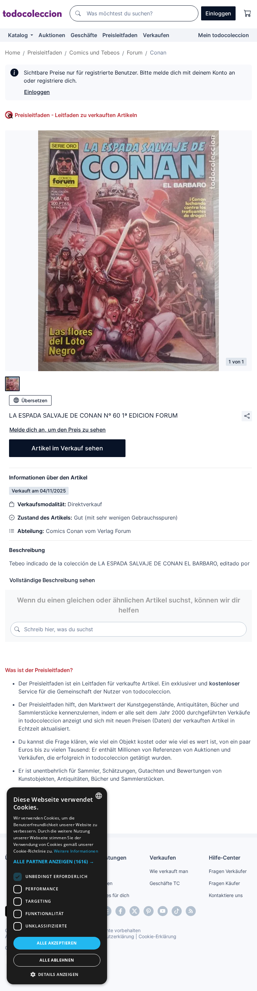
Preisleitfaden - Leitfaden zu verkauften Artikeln (76, 115)
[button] (56, 861)
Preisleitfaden (120, 35)
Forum (135, 52)
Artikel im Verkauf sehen (67, 448)
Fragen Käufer (224, 883)
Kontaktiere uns (226, 895)
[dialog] (57, 885)
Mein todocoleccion (223, 35)
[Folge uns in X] (135, 911)
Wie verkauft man (169, 871)
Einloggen (37, 92)
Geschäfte (84, 35)
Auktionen (51, 35)
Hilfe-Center (224, 857)
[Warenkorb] (248, 13)
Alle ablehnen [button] (56, 960)
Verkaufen (156, 35)
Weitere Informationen (76, 851)
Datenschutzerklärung (110, 936)
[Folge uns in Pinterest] (149, 911)
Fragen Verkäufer (228, 871)
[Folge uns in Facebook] (120, 911)
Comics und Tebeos (94, 52)
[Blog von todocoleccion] (191, 911)
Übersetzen (34, 400)
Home (12, 52)
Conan (158, 52)
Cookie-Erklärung (157, 936)
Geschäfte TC (165, 883)
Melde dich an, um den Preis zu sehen (57, 429)
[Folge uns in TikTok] (177, 911)
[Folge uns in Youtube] (163, 911)
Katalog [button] (18, 35)
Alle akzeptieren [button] (57, 943)
